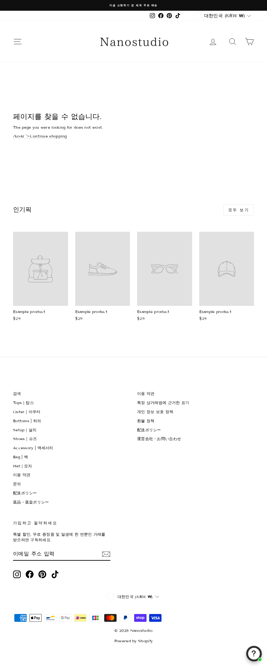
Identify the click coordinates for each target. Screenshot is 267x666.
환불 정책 (146, 420)
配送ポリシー (25, 492)
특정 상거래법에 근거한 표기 (163, 402)
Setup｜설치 (24, 429)
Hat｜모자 (22, 466)
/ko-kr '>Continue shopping (40, 136)
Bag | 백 (20, 456)
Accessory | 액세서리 (33, 447)
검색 (17, 393)
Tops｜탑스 (23, 402)
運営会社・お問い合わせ (159, 438)
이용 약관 (22, 474)
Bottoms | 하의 (27, 420)
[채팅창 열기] (254, 653)
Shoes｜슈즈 (25, 438)
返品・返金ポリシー (31, 502)
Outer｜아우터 (27, 411)
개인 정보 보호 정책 (155, 411)
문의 (17, 483)
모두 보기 (238, 209)
